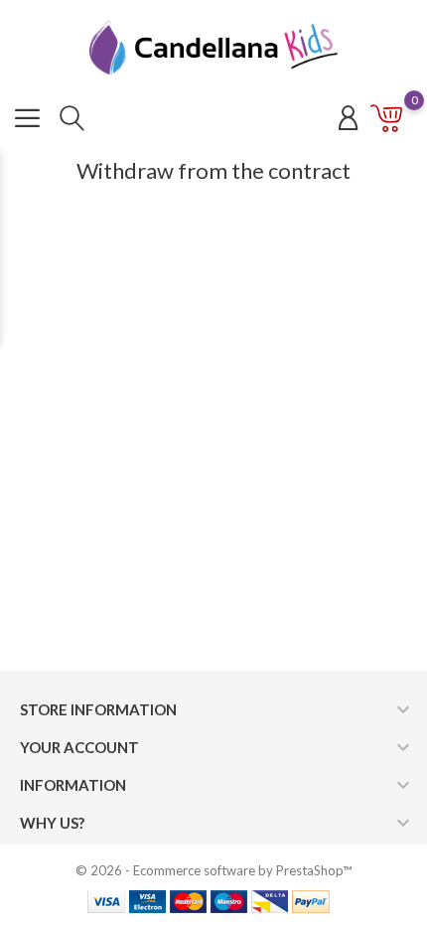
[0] (386, 122)
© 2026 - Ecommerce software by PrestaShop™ (213, 870)
